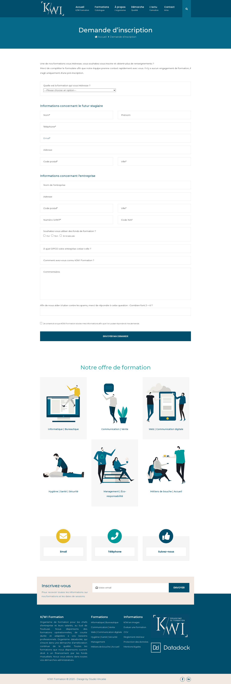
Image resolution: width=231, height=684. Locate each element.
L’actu (154, 8)
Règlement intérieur (134, 637)
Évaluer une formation (135, 627)
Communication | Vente (114, 429)
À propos (120, 8)
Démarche (137, 8)
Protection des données (136, 642)
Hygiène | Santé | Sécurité (63, 491)
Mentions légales (132, 646)
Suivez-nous (166, 551)
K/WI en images (131, 622)
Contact (169, 8)
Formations (102, 8)
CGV (126, 632)
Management (98, 642)
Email (63, 551)
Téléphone (114, 551)
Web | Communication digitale (166, 429)
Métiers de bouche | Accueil (166, 491)
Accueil (82, 8)
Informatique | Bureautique (63, 429)
